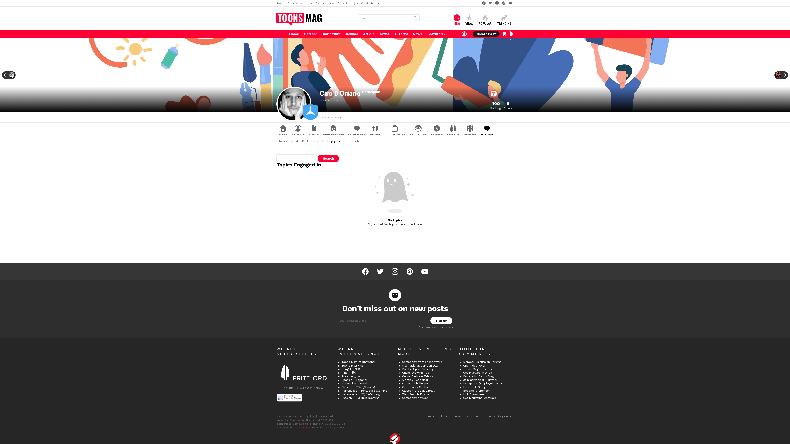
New (457, 23)
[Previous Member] (9, 75)
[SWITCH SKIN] (511, 34)
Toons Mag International (358, 361)
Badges (437, 134)
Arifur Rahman (301, 427)
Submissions (333, 134)
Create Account (371, 3)
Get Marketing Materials (479, 397)
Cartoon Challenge (415, 383)
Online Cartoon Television (419, 376)
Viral (469, 23)
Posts (313, 134)
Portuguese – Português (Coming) (365, 390)
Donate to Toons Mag (478, 376)
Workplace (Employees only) (483, 383)
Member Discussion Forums (482, 361)
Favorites (355, 141)
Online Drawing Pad (415, 372)
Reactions (418, 134)
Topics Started (288, 141)
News (417, 34)
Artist (384, 34)
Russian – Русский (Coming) (361, 397)
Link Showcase (473, 394)
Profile (298, 134)
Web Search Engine (415, 394)
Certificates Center (415, 387)
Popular (485, 23)
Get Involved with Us (477, 372)
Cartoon (311, 34)
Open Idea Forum (475, 365)
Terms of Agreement (501, 416)
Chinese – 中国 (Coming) (358, 387)
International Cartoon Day (420, 365)
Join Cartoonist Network (480, 380)
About (443, 416)
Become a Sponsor (476, 390)
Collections (394, 134)
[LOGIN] (464, 34)
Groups (470, 134)
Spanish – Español (354, 380)
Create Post (486, 34)
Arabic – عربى (351, 376)
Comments (357, 134)
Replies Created (312, 141)
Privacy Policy (475, 416)
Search (415, 18)
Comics (352, 34)
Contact (342, 3)
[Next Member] (781, 75)
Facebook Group (474, 387)
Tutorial (401, 34)
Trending (504, 23)
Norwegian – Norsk (355, 383)
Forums (292, 3)
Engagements (336, 141)
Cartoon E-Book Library (418, 390)
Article (368, 34)
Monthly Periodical (415, 380)
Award (280, 3)
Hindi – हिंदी (349, 372)
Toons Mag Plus (353, 365)
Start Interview (325, 3)
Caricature (332, 34)
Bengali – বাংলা (351, 369)
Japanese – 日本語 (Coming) (361, 394)
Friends (453, 134)
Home (294, 34)
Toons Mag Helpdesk (477, 369)
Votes (375, 134)
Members (306, 3)
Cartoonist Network (415, 397)
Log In (354, 3)
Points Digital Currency (417, 369)
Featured (435, 34)
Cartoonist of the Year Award (422, 361)
